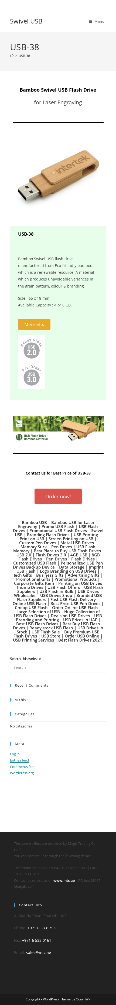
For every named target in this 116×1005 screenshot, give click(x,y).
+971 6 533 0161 (36, 940)
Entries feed (19, 760)
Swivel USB (26, 20)
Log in (15, 754)
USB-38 (24, 55)
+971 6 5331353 (42, 927)
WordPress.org (22, 772)
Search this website (25, 658)
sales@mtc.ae (38, 952)
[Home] (11, 55)
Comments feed (23, 766)
